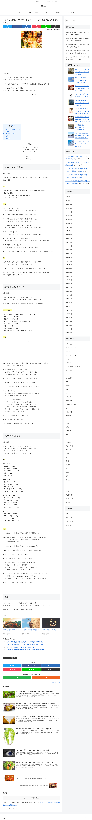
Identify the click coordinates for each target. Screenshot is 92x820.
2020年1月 (69, 227)
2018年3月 (69, 291)
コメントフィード (71, 521)
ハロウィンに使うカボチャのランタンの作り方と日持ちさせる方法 (25, 649)
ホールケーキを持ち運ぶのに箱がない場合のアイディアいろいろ (82, 88)
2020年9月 (69, 204)
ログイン (68, 513)
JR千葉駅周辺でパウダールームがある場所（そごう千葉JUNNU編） (82, 127)
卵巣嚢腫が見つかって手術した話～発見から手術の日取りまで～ (77, 46)
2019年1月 (69, 257)
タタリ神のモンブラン (10, 133)
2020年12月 (69, 200)
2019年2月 (69, 253)
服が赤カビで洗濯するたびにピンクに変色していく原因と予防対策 (82, 80)
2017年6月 (69, 321)
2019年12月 (69, 231)
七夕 (67, 374)
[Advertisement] (31, 60)
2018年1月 (69, 299)
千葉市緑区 (69, 400)
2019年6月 (69, 242)
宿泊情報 (68, 415)
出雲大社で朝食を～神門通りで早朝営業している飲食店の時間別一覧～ (82, 136)
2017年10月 (69, 306)
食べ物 (15, 657)
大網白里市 (69, 412)
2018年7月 (69, 276)
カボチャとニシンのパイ (10, 131)
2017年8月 (69, 314)
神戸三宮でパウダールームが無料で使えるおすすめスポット (82, 72)
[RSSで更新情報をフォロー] (46, 677)
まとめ (5, 136)
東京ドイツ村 (69, 446)
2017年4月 (69, 329)
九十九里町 (69, 378)
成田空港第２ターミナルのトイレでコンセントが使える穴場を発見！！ (82, 144)
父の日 (68, 461)
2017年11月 (69, 302)
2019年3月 (69, 249)
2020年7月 (69, 212)
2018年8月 (69, 272)
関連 (7, 138)
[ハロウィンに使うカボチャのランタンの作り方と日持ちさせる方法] (51, 623)
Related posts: (29, 159)
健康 (67, 389)
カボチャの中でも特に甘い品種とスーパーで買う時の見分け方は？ (25, 642)
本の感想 (68, 442)
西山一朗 (81, 171)
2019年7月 (69, 238)
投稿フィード (69, 517)
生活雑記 (68, 465)
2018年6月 (69, 280)
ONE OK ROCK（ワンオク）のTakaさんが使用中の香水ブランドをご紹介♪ (82, 119)
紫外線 (68, 472)
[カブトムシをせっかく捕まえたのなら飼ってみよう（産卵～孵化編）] (31, 623)
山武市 (68, 423)
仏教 (67, 381)
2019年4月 (69, 246)
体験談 (68, 385)
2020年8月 (69, 208)
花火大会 (68, 480)
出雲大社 (68, 397)
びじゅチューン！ (71, 347)
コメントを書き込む (31, 798)
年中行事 (68, 431)
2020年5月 (69, 219)
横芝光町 (68, 449)
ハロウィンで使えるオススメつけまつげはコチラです (21, 647)
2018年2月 (69, 295)
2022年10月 (69, 197)
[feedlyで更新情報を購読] (17, 677)
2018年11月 (69, 265)
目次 (29, 144)
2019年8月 (69, 234)
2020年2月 (69, 223)
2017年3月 (69, 333)
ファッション (69, 370)
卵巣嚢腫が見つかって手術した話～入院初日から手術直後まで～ (77, 33)
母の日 (68, 453)
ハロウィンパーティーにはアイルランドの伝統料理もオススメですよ (26, 644)
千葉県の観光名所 (71, 404)
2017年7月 (69, 317)
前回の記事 (6, 77)
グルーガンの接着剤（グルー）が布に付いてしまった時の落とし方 (82, 103)
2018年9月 (69, 268)
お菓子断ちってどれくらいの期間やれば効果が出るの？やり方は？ (77, 58)
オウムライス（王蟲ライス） (11, 129)
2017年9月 (69, 310)
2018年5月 (69, 283)
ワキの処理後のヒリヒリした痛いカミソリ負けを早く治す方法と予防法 (82, 111)
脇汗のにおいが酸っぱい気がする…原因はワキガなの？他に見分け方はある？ (77, 52)
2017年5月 (69, 325)
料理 (67, 434)
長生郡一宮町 (69, 495)
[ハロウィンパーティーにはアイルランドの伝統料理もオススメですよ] (12, 623)
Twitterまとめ (69, 344)
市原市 (68, 427)
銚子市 (68, 491)
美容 (67, 476)
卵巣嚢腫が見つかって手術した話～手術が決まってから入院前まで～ (77, 40)
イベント (68, 351)
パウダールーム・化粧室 (73, 366)
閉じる (13, 126)
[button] (88, 20)
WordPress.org (70, 525)
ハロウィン (6, 657)
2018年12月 (69, 261)
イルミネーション (71, 355)
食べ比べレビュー (71, 498)
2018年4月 (69, 287)
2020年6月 (69, 215)
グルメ (68, 359)
